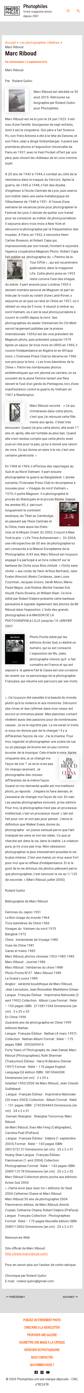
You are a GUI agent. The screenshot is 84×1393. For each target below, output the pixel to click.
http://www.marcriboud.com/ (26, 1254)
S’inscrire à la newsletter (42, 1327)
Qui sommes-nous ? (42, 1364)
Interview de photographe (42, 1349)
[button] (78, 10)
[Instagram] (42, 1372)
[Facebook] (36, 1372)
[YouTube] (48, 1372)
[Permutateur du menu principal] (68, 10)
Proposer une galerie (42, 1334)
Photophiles (35, 6)
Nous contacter (42, 1357)
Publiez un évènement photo (42, 1319)
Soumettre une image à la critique (42, 1342)
